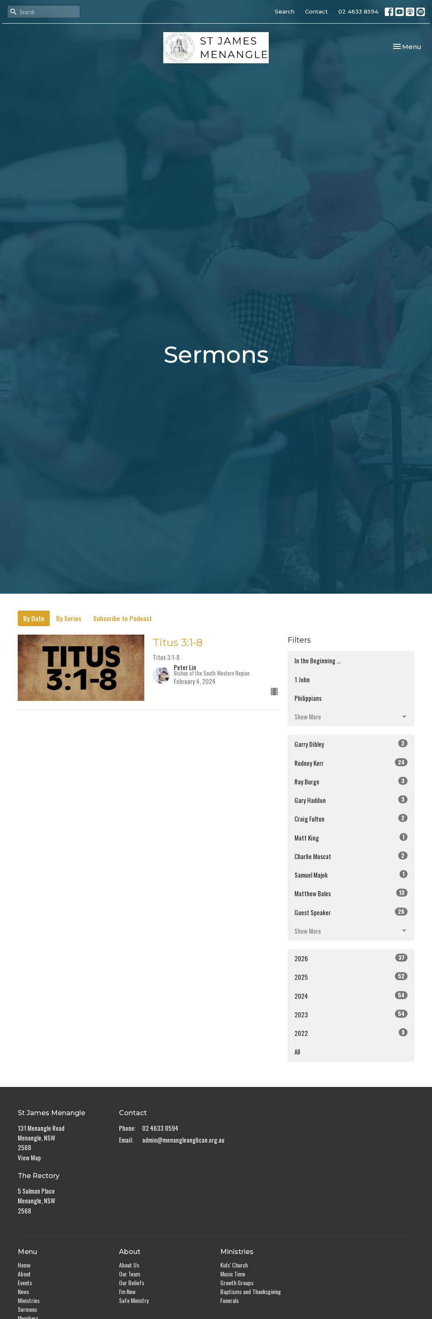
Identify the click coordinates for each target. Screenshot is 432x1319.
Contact (316, 11)
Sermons (27, 1309)
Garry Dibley (349, 744)
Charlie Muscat (349, 856)
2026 (349, 958)
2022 (349, 1033)
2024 (349, 995)
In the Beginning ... (317, 660)
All (297, 1051)
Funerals (229, 1300)
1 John (302, 679)
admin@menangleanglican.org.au (183, 1139)
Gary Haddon (349, 800)
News (23, 1291)
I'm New (127, 1291)
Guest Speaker (349, 912)
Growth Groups (237, 1282)
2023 (349, 1014)
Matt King (349, 837)
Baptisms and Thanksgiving (250, 1291)
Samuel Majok (349, 874)
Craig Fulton (349, 818)
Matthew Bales (349, 893)
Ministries (29, 1300)
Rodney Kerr (349, 763)
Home (24, 1264)
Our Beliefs (131, 1282)
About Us (129, 1264)
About (24, 1273)
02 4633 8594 (358, 11)
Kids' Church (234, 1264)
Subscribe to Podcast (122, 618)
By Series (68, 618)
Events (25, 1282)
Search (284, 11)
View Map (29, 1157)
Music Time (232, 1273)
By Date (33, 618)
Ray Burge (349, 781)
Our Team (129, 1273)
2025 (349, 976)
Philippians (307, 698)
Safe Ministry (133, 1300)
